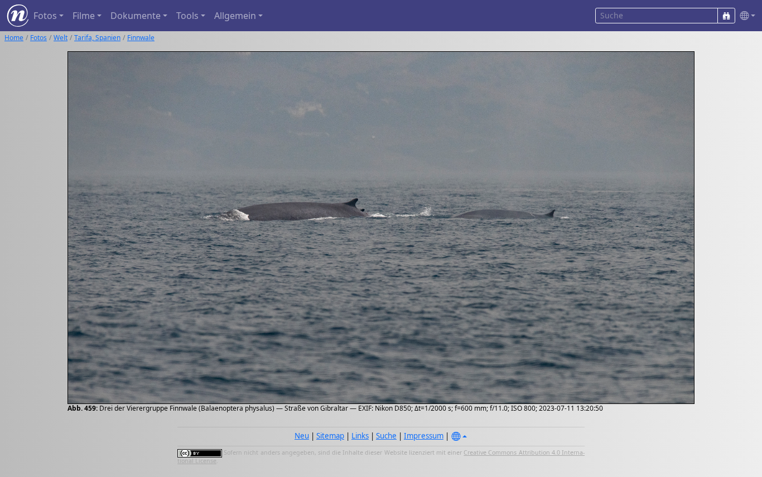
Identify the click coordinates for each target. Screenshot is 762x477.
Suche (386, 436)
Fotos (38, 37)
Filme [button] (84, 15)
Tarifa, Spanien (97, 37)
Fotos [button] (45, 15)
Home (13, 37)
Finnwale (141, 37)
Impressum (423, 436)
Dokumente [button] (135, 15)
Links (360, 436)
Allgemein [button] (235, 15)
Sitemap (330, 436)
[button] (745, 16)
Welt (60, 37)
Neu (302, 436)
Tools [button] (187, 15)
